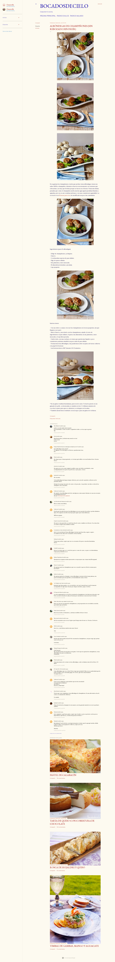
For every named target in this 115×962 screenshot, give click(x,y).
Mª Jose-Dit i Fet (58, 669)
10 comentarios (61, 949)
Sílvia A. (55, 565)
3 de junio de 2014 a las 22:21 (59, 570)
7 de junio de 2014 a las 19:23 (59, 699)
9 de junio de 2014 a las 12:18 (59, 717)
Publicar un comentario (56, 733)
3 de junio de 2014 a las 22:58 (59, 597)
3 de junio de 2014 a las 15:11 (59, 471)
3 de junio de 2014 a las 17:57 (59, 544)
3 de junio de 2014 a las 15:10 (59, 462)
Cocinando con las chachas (60, 530)
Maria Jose (56, 610)
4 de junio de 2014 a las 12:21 (59, 644)
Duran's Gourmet (58, 521)
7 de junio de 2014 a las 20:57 (59, 708)
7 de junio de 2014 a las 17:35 (59, 687)
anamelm (56, 475)
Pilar (55, 457)
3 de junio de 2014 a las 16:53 (59, 535)
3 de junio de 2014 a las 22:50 (59, 588)
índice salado (76, 16)
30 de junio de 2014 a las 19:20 (59, 730)
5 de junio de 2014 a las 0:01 (59, 656)
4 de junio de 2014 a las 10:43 (59, 632)
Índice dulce (63, 16)
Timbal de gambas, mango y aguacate (74, 945)
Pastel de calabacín (63, 775)
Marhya (55, 539)
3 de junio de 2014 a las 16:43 (59, 505)
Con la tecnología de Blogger (69, 957)
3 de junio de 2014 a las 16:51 (59, 517)
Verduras (37, 28)
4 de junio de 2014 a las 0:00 (59, 606)
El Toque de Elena (58, 592)
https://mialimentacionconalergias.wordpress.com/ (65, 446)
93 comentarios (61, 870)
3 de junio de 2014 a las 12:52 (59, 432)
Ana (55, 436)
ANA (55, 626)
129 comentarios (61, 827)
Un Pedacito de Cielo (59, 583)
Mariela (55, 721)
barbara (55, 703)
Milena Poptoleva (58, 557)
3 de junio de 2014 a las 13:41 (59, 443)
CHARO (56, 548)
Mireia (55, 712)
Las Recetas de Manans (59, 501)
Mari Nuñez (56, 691)
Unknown (56, 491)
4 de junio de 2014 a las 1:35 (59, 614)
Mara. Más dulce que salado (60, 601)
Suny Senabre (57, 636)
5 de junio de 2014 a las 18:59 (59, 665)
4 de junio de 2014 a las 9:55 (59, 622)
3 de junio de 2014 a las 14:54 (59, 453)
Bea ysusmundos (58, 618)
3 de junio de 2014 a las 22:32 (59, 579)
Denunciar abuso (7, 31)
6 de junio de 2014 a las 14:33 (59, 675)
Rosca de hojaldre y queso (67, 867)
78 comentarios (61, 778)
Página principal (48, 16)
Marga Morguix (57, 648)
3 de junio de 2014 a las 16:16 (59, 497)
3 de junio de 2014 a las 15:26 (59, 487)
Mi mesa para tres (64, 195)
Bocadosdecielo (64, 5)
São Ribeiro (56, 426)
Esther (55, 574)
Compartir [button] (37, 23)
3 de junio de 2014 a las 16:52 (59, 526)
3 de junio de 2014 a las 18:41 (59, 553)
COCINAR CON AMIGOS (63, 495)
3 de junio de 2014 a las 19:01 (59, 561)
